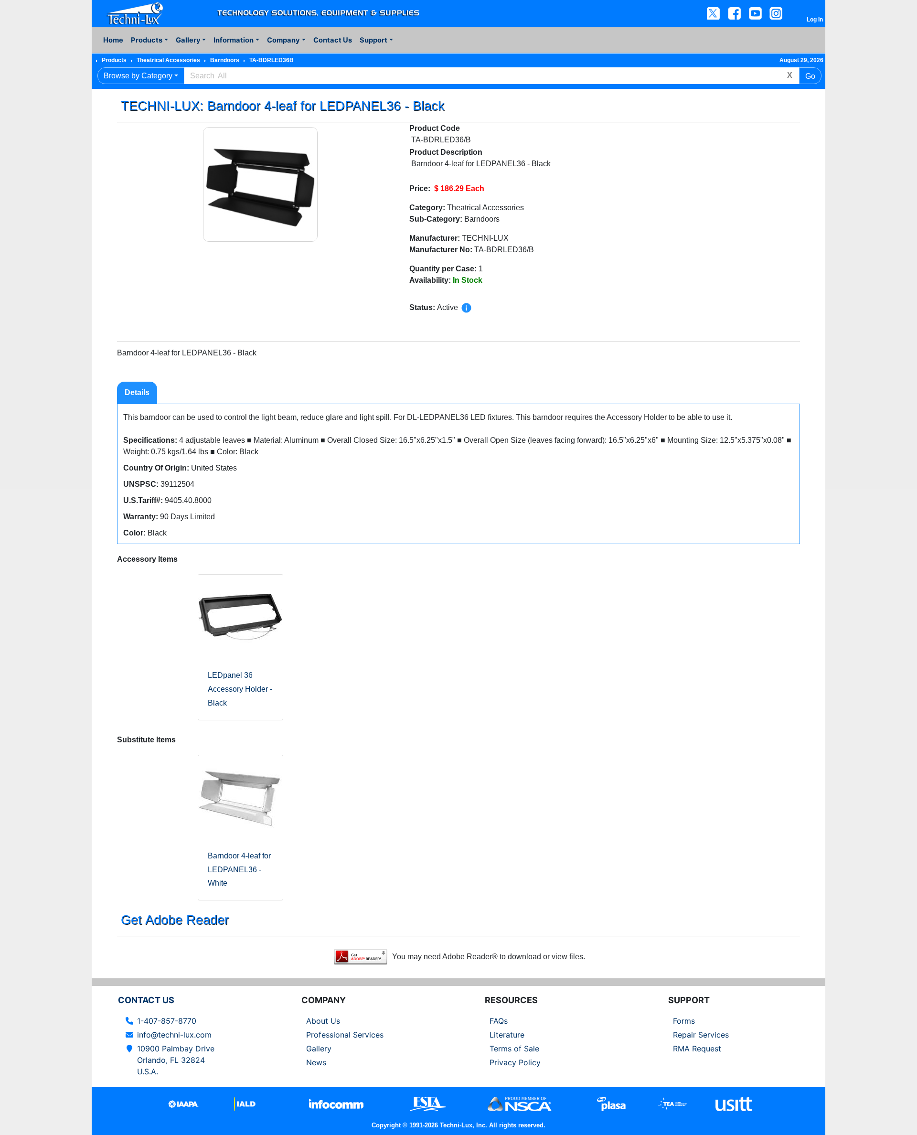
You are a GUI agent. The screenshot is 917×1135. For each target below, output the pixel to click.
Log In (815, 19)
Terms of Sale (514, 1048)
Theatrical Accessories (168, 60)
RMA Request (697, 1048)
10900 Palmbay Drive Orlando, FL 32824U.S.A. (175, 1060)
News (316, 1062)
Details (137, 392)
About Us (323, 1021)
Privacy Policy (515, 1062)
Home (113, 40)
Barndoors (224, 60)
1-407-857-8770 (166, 1021)
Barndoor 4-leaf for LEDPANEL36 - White (239, 870)
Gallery (318, 1048)
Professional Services (345, 1034)
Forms (684, 1021)
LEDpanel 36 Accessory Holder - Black (240, 689)
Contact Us (332, 40)
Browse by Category (138, 76)
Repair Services (701, 1034)
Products (114, 60)
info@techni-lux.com (174, 1034)
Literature (507, 1034)
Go (810, 76)
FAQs (499, 1021)
